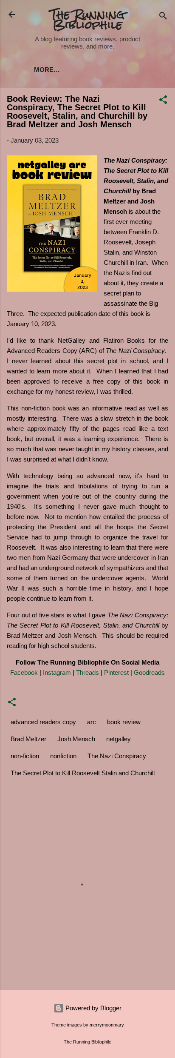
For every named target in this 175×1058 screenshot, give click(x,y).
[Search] (163, 17)
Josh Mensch (76, 739)
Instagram (57, 672)
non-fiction (25, 756)
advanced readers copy (43, 721)
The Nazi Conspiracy (117, 756)
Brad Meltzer (28, 739)
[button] (163, 101)
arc (91, 721)
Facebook (24, 672)
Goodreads (149, 672)
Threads (87, 672)
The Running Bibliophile (87, 20)
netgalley (118, 739)
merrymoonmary (107, 1024)
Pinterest (116, 672)
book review (124, 721)
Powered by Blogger (92, 1008)
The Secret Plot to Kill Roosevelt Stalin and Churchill (83, 773)
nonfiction (63, 756)
